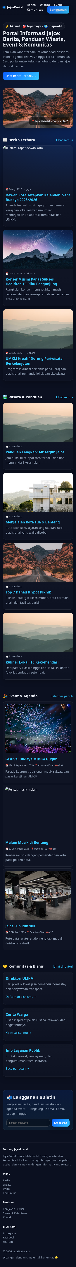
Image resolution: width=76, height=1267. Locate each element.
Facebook (8, 1237)
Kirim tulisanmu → (18, 1033)
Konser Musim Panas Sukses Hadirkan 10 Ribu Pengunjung (31, 281)
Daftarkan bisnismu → (21, 997)
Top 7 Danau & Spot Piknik (28, 592)
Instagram (9, 1233)
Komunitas (35, 10)
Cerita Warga (17, 1014)
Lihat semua (64, 140)
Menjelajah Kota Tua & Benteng (33, 522)
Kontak (7, 1217)
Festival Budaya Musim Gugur (31, 759)
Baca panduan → (17, 1069)
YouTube (8, 1241)
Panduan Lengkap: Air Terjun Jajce (35, 452)
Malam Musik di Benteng (26, 842)
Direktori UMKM (20, 978)
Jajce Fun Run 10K (20, 926)
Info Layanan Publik (23, 1050)
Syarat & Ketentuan (15, 1213)
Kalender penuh (62, 696)
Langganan (58, 10)
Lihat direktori (63, 966)
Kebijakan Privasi (13, 1209)
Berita (31, 5)
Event (58, 5)
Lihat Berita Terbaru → (21, 76)
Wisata (45, 5)
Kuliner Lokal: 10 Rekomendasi (32, 662)
